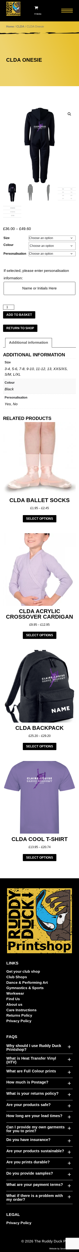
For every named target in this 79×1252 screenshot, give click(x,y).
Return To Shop (20, 328)
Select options (39, 518)
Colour (8, 244)
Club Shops (16, 977)
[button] (69, 114)
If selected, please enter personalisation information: (36, 274)
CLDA (20, 26)
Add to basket (19, 314)
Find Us (13, 999)
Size (6, 238)
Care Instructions (21, 1010)
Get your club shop (23, 971)
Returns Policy (19, 1015)
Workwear (15, 993)
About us (14, 1004)
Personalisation (14, 253)
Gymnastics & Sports (25, 988)
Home (10, 26)
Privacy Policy (18, 1021)
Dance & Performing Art (27, 983)
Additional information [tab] (28, 342)
